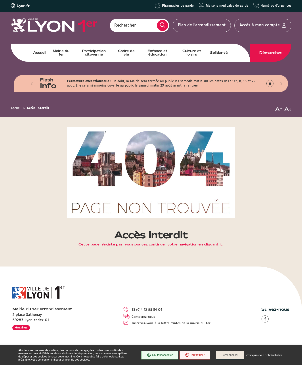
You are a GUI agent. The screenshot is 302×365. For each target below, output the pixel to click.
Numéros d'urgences (275, 5)
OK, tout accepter (162, 355)
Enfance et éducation (157, 53)
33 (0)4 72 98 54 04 (147, 309)
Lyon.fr (23, 6)
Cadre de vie (126, 53)
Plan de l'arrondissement (202, 25)
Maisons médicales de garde (227, 5)
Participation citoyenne (94, 53)
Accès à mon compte (259, 25)
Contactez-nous (143, 317)
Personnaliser (230, 355)
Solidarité (219, 52)
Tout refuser (197, 355)
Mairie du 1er (61, 53)
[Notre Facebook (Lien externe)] (265, 319)
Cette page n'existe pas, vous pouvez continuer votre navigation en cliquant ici (151, 245)
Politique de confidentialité (263, 355)
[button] (32, 83)
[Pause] (270, 83)
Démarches (270, 53)
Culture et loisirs (191, 53)
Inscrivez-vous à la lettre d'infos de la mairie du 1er (171, 323)
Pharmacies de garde (178, 5)
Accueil (39, 52)
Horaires (21, 327)
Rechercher (125, 25)
